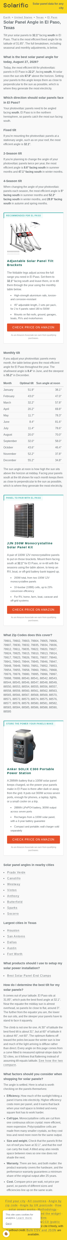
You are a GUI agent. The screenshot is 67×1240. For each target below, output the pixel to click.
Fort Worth (15, 954)
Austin (12, 948)
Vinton (12, 890)
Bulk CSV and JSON (41, 1230)
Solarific (16, 6)
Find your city (15, 1201)
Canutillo (14, 878)
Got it (9, 1223)
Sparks (12, 907)
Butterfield (15, 901)
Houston (13, 930)
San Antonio (16, 936)
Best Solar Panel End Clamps (29, 975)
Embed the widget (48, 1213)
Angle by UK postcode (36, 1205)
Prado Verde (16, 872)
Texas (40, 17)
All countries (37, 1201)
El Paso (52, 17)
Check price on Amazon (33, 327)
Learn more (24, 1217)
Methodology (47, 1209)
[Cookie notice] (6, 1233)
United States (23, 17)
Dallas (12, 942)
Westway (13, 884)
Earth (7, 17)
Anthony (13, 895)
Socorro (13, 913)
